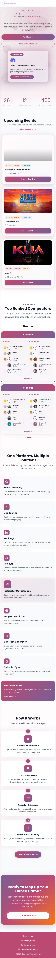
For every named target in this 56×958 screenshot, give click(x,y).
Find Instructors (26, 44)
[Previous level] (2, 381)
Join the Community (21, 77)
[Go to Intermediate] (30, 437)
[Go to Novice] (27, 437)
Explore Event (28, 179)
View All (27, 378)
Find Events (28, 37)
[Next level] (54, 381)
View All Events (26, 129)
